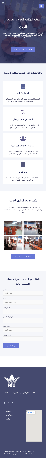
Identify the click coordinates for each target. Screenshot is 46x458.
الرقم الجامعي (8, 317)
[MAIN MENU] (41, 6)
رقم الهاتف (7, 308)
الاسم (5, 289)
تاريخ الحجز (7, 335)
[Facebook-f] (4, 403)
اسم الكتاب (7, 326)
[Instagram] (8, 403)
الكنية (5, 299)
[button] (23, 49)
